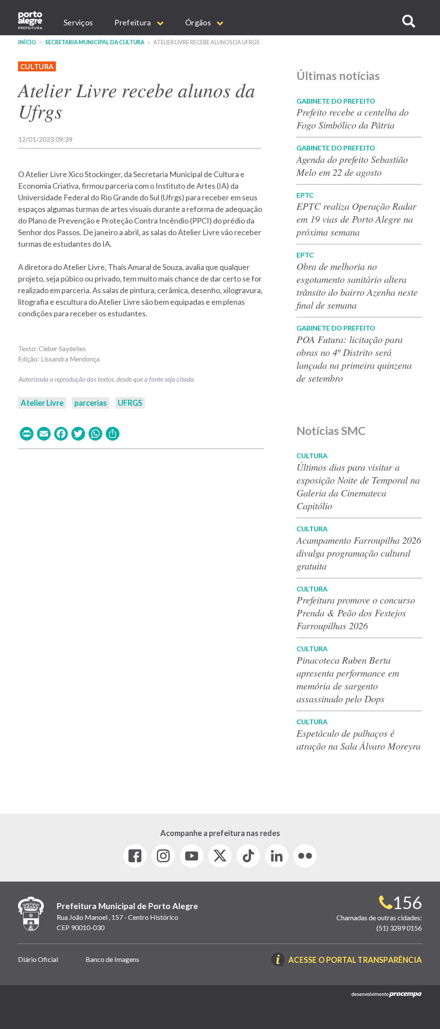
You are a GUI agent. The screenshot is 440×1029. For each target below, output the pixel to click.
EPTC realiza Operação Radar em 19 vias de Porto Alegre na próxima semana (356, 218)
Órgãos (198, 22)
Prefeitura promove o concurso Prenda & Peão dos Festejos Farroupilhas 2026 (355, 612)
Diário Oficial (38, 959)
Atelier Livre (42, 402)
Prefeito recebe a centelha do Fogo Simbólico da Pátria (352, 118)
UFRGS (130, 402)
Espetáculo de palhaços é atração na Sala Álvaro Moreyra (358, 739)
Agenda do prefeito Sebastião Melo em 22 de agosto (352, 165)
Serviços (78, 22)
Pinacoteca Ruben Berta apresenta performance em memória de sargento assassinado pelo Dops (347, 679)
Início (27, 42)
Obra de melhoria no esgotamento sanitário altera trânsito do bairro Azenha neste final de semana (357, 285)
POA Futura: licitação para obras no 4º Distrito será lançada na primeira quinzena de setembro (354, 358)
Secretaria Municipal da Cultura (94, 42)
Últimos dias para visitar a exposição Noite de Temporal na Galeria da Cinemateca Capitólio (358, 486)
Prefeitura (133, 22)
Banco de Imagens (112, 959)
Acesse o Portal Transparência (355, 960)
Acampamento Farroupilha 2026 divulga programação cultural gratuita (358, 552)
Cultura (37, 66)
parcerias (90, 402)
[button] (408, 21)
